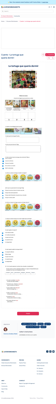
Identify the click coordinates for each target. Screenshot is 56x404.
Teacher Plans (22, 362)
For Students (40, 371)
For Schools (40, 373)
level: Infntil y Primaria (32, 327)
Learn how (45, 2)
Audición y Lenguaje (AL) (29, 324)
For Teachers (40, 368)
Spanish (43, 327)
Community (4, 386)
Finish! (28, 313)
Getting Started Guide (42, 362)
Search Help (4, 389)
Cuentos (40, 324)
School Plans (22, 365)
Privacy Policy (40, 398)
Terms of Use (33, 398)
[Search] (3, 11)
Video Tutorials (40, 365)
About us (3, 383)
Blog (2, 391)
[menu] (54, 7)
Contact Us (22, 386)
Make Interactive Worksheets (8, 362)
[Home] (10, 7)
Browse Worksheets (6, 365)
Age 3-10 (47, 324)
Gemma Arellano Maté (10, 334)
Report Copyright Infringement (27, 383)
